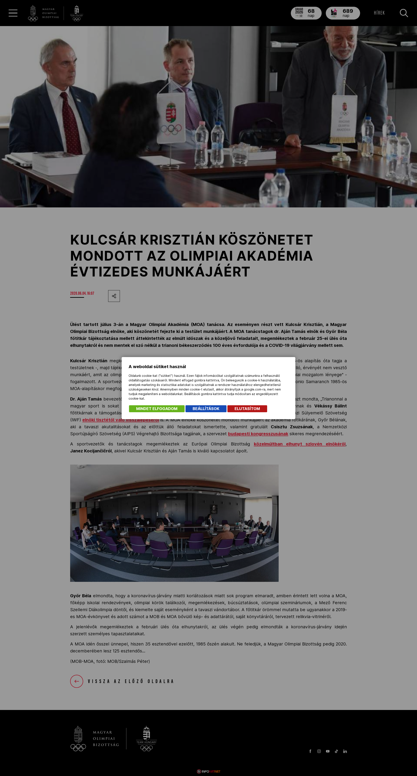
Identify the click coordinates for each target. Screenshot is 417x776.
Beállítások (206, 408)
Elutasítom (247, 408)
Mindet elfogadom (156, 408)
